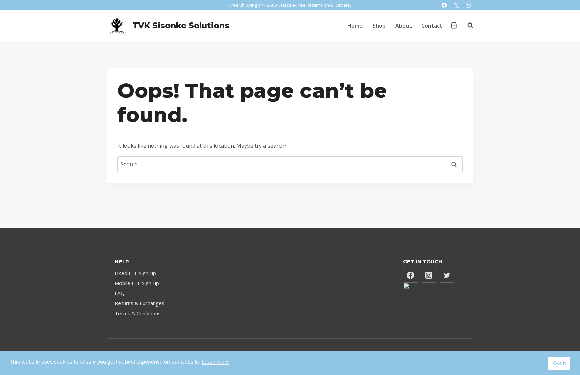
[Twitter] (447, 275)
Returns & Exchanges (139, 303)
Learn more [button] (215, 362)
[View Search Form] (467, 25)
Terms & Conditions (138, 313)
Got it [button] (559, 363)
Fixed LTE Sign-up (135, 273)
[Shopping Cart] (454, 25)
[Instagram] (468, 5)
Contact (431, 25)
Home (355, 25)
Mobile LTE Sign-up (137, 283)
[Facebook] (444, 5)
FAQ (120, 293)
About (403, 25)
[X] (456, 5)
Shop (379, 25)
